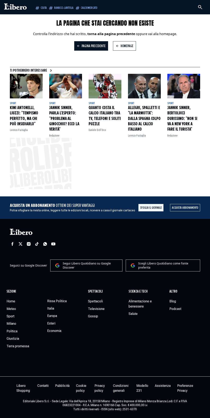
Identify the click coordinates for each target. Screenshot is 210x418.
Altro (173, 291)
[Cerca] (200, 7)
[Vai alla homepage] (15, 7)
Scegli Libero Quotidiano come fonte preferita (163, 265)
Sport (13, 103)
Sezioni (11, 291)
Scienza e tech (138, 291)
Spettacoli (95, 291)
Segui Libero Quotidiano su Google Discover (87, 265)
